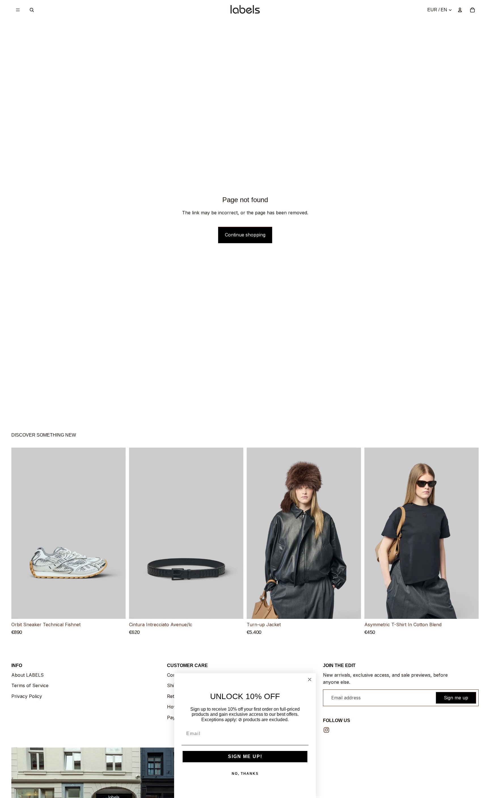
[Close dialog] (309, 679)
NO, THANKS (245, 774)
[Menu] (17, 9)
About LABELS (27, 675)
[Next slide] (117, 533)
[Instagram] (326, 730)
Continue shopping (245, 235)
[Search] (32, 10)
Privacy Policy (26, 696)
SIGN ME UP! (245, 756)
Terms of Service (29, 685)
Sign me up (456, 697)
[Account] (460, 10)
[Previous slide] (19, 533)
